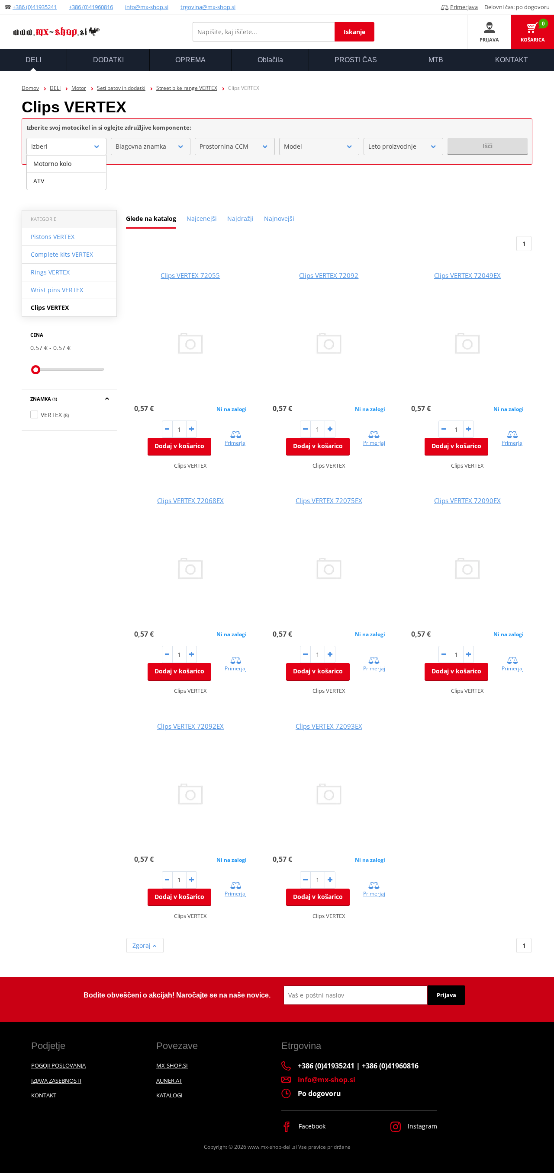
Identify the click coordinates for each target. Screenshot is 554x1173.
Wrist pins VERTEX (57, 290)
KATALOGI (169, 1095)
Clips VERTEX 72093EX (329, 726)
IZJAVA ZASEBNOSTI (56, 1080)
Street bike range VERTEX (186, 88)
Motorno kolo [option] (52, 163)
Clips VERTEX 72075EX (329, 500)
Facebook (311, 1126)
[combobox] (66, 146)
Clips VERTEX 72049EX (467, 275)
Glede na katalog (151, 218)
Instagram (421, 1126)
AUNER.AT (169, 1080)
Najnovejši (279, 218)
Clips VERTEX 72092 (328, 275)
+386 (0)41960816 (91, 7)
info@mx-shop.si (146, 7)
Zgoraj (142, 945)
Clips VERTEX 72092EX (190, 726)
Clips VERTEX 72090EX (467, 500)
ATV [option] (38, 181)
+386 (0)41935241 (35, 7)
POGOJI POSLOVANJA (58, 1065)
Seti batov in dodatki (121, 88)
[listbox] (66, 172)
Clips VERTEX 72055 (190, 275)
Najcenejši (202, 218)
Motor (78, 88)
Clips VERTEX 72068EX (190, 500)
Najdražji (240, 218)
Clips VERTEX (50, 307)
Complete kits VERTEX (62, 254)
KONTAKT (43, 1095)
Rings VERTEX (50, 272)
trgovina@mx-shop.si (207, 7)
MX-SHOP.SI (172, 1065)
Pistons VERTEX (52, 237)
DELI (55, 88)
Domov (30, 88)
